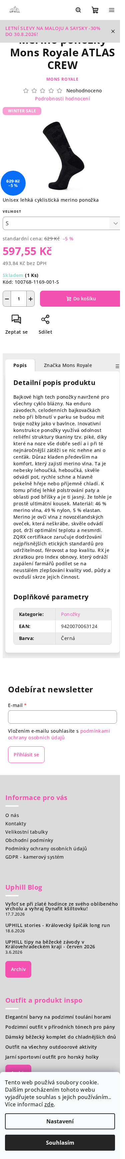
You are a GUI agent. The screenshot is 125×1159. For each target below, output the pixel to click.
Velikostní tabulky (26, 832)
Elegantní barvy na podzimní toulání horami (58, 1017)
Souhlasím (60, 1142)
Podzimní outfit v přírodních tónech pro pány (60, 1027)
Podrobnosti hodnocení (62, 98)
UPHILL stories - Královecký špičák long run (57, 925)
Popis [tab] (20, 365)
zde (49, 1104)
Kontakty (15, 823)
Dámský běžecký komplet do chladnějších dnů (60, 1037)
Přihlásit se (26, 754)
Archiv (18, 969)
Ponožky (70, 614)
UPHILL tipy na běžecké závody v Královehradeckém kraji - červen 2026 (50, 944)
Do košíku (84, 298)
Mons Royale (62, 79)
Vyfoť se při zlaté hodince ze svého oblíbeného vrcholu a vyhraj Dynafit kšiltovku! (61, 906)
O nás (12, 815)
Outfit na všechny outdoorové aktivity (51, 1047)
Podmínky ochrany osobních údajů (46, 848)
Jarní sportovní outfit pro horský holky (52, 1057)
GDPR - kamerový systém (34, 857)
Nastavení (60, 1121)
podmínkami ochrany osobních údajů (59, 734)
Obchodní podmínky (29, 840)
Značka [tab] (68, 365)
